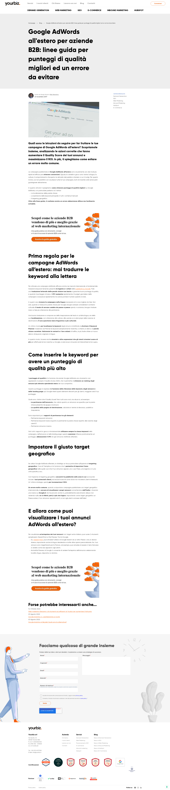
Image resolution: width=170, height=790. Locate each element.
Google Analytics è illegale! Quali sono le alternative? (47, 622)
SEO (80, 10)
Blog (82, 3)
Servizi (30, 3)
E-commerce (94, 10)
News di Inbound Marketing (102, 745)
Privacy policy (32, 787)
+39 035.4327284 (36, 750)
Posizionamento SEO (82, 743)
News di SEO (97, 740)
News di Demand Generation (102, 738)
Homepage (31, 23)
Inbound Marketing (119, 103)
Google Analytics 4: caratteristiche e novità (44, 617)
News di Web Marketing (101, 743)
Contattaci (158, 3)
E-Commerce (117, 108)
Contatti (91, 3)
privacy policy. (79, 695)
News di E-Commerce (100, 751)
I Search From (38, 540)
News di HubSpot (99, 748)
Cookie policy (42, 787)
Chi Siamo (56, 3)
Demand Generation (38, 10)
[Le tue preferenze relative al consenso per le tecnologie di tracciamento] (167, 787)
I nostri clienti (42, 3)
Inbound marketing (117, 10)
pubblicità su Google (83, 289)
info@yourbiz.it (37, 752)
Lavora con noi (70, 3)
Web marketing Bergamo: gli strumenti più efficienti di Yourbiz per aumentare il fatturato (60, 611)
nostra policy (83, 698)
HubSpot (116, 105)
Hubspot (139, 10)
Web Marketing (63, 10)
